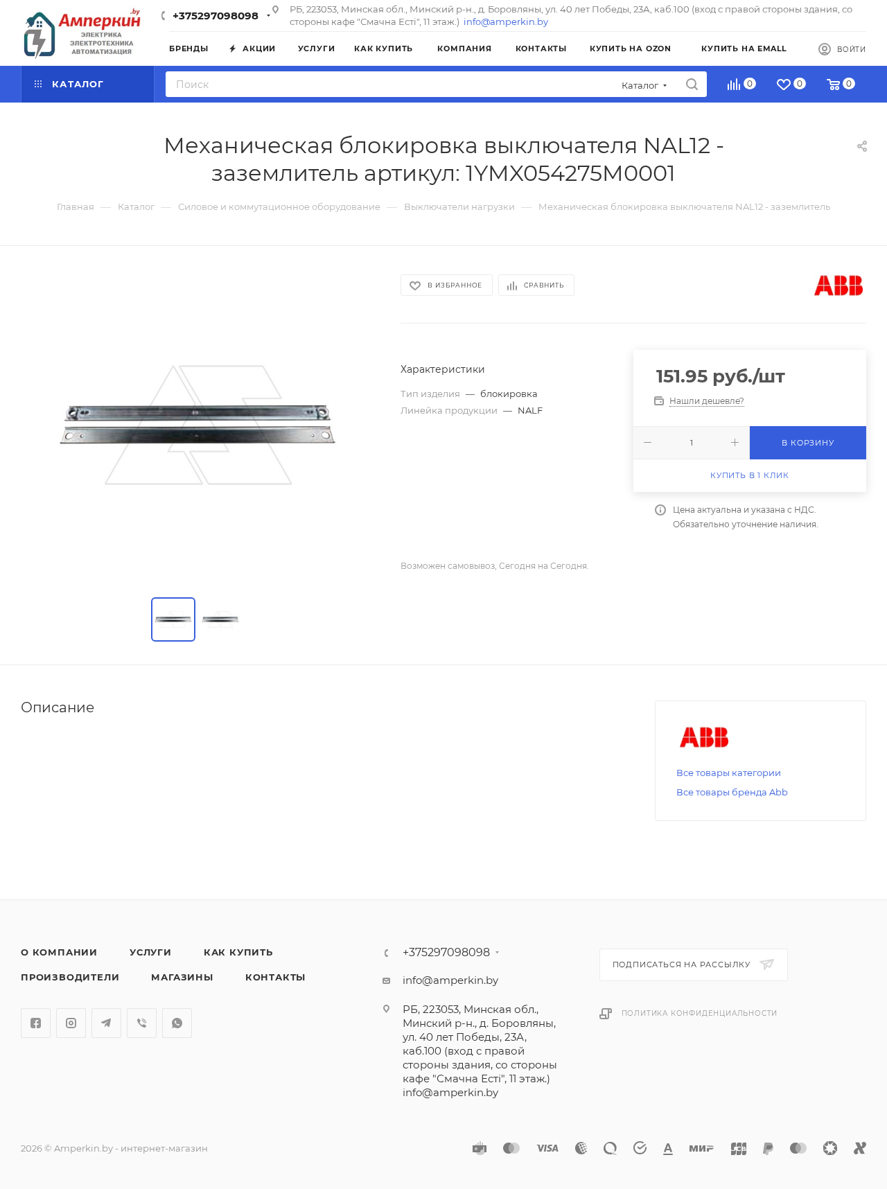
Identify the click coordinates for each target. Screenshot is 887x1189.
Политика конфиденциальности (700, 1013)
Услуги (151, 952)
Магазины (182, 977)
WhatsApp (177, 1023)
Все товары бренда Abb (732, 792)
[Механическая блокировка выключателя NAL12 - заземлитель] (198, 425)
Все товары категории (728, 772)
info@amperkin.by (506, 21)
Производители (70, 977)
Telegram (106, 1023)
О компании (59, 952)
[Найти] (692, 84)
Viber (142, 1023)
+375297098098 (215, 15)
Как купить (238, 952)
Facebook (36, 1023)
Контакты (275, 977)
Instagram (71, 1023)
